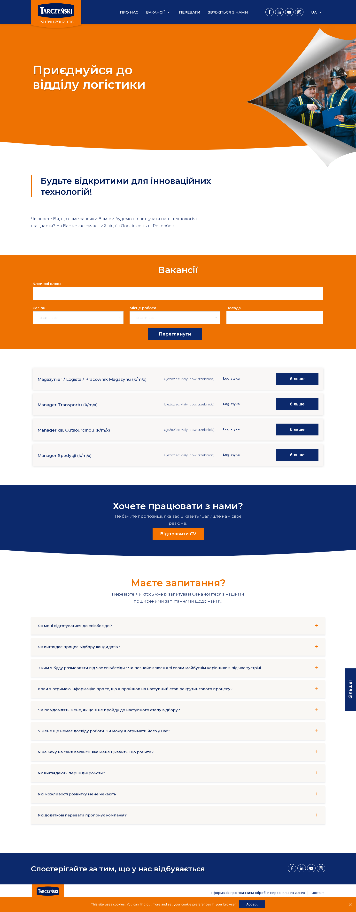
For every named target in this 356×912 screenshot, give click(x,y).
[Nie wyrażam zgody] (350, 904)
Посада (233, 306)
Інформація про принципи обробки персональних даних (257, 893)
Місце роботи (143, 306)
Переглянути (175, 334)
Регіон (39, 306)
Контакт (317, 893)
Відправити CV (178, 534)
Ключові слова (47, 282)
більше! (350, 689)
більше (297, 378)
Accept (252, 904)
